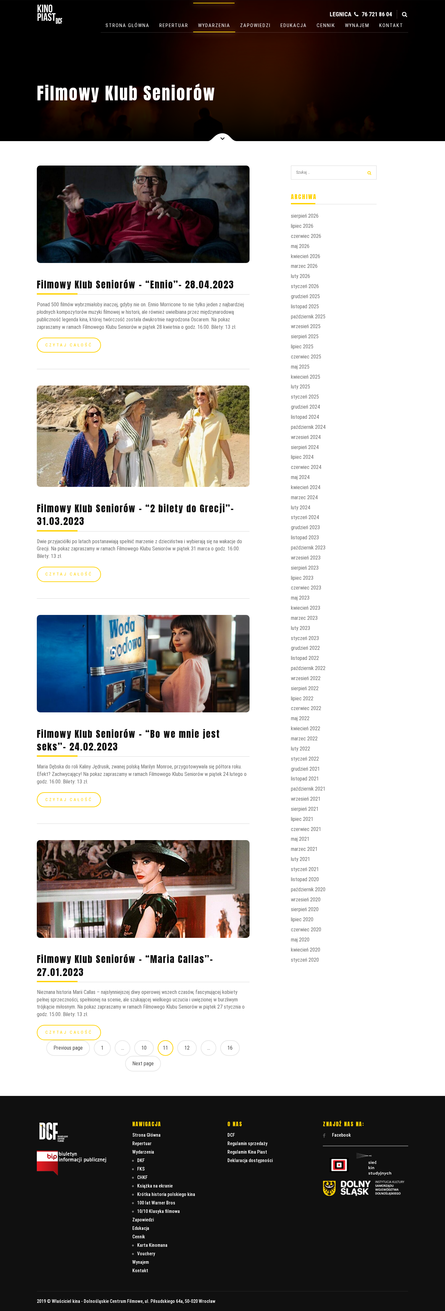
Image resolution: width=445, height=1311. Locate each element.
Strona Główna (128, 25)
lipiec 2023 (302, 578)
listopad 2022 (305, 658)
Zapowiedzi (255, 25)
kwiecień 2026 (305, 256)
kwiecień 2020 (305, 950)
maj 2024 (300, 477)
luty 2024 (300, 507)
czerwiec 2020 (306, 929)
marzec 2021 (304, 849)
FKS (141, 1169)
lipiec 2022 (302, 698)
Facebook (341, 1135)
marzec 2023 (304, 618)
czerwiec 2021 (306, 829)
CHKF (142, 1177)
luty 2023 (300, 628)
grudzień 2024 (305, 407)
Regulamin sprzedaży (247, 1143)
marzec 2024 (304, 497)
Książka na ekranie (155, 1185)
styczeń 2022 (305, 759)
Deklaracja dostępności (250, 1160)
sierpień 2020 (305, 909)
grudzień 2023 (305, 527)
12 (187, 1048)
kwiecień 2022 (305, 728)
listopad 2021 (305, 779)
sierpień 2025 (305, 336)
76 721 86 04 (376, 14)
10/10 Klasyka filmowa (158, 1211)
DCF (231, 1135)
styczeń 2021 (305, 869)
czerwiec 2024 (306, 467)
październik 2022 (308, 668)
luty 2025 (300, 387)
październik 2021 (308, 789)
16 (230, 1048)
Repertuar (173, 25)
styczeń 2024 (305, 517)
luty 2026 (300, 276)
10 (144, 1048)
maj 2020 (300, 940)
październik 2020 (308, 889)
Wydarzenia (214, 25)
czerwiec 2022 (306, 708)
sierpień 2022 (305, 688)
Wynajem (357, 25)
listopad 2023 (305, 537)
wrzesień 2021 (306, 799)
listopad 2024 (305, 417)
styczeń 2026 (305, 286)
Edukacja (293, 25)
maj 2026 (300, 246)
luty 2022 (300, 749)
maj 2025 (300, 367)
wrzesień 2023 (306, 558)
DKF (141, 1160)
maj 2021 (300, 839)
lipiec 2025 (302, 346)
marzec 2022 (304, 739)
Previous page (68, 1048)
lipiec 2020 (302, 919)
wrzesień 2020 (306, 899)
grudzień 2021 (305, 769)
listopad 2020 (305, 879)
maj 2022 (300, 718)
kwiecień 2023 (305, 608)
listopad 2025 (305, 306)
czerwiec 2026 (306, 236)
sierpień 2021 (305, 809)
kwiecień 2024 (305, 487)
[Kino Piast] (50, 22)
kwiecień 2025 (305, 377)
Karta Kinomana (152, 1245)
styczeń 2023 (305, 638)
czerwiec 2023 (306, 588)
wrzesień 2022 (306, 678)
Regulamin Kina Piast (247, 1152)
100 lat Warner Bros (156, 1202)
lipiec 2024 (302, 457)
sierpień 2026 (305, 216)
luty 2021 (300, 859)
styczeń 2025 (305, 397)
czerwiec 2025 (306, 357)
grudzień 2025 (305, 296)
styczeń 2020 (305, 960)
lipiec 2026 (302, 226)
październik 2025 (308, 316)
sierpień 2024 (305, 447)
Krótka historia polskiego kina (166, 1194)
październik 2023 (308, 548)
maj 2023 (300, 598)
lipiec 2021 (302, 819)
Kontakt (391, 25)
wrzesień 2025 (306, 326)
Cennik (326, 25)
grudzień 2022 (305, 648)
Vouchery (146, 1253)
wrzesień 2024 (306, 437)
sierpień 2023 (305, 568)
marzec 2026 (304, 266)
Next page (143, 1063)
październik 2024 (308, 427)
